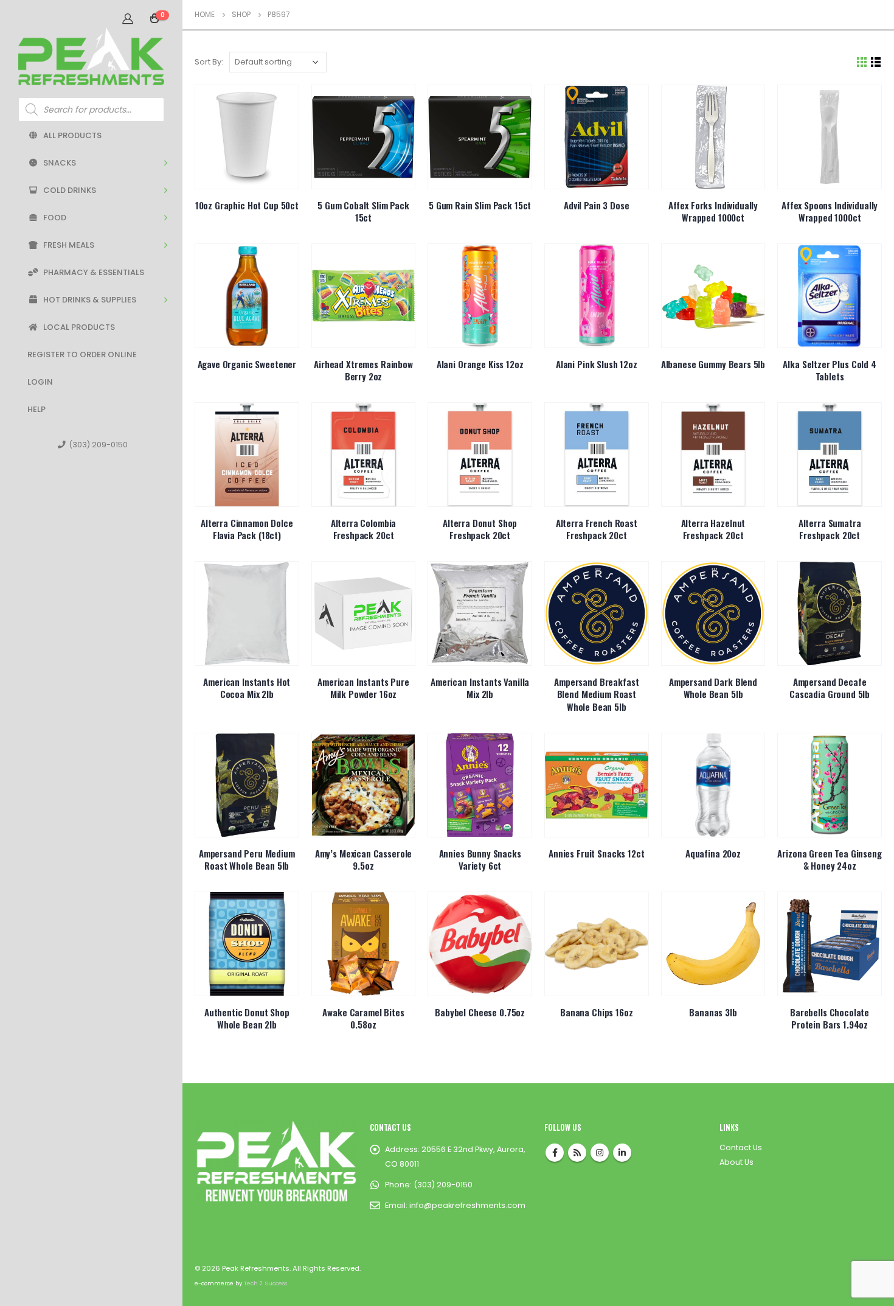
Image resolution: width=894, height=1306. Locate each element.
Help (36, 409)
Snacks (59, 163)
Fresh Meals (68, 245)
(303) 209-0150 (98, 444)
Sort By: (209, 62)
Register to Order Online (82, 354)
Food (54, 217)
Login (40, 382)
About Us (736, 1162)
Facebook (555, 1153)
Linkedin (622, 1153)
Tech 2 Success (265, 1283)
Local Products (79, 327)
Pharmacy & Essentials (93, 272)
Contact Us (740, 1147)
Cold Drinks (69, 190)
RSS (577, 1153)
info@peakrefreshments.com (467, 1205)
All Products (72, 135)
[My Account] (127, 18)
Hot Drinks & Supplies (89, 300)
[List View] (876, 62)
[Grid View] (862, 62)
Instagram (600, 1153)
